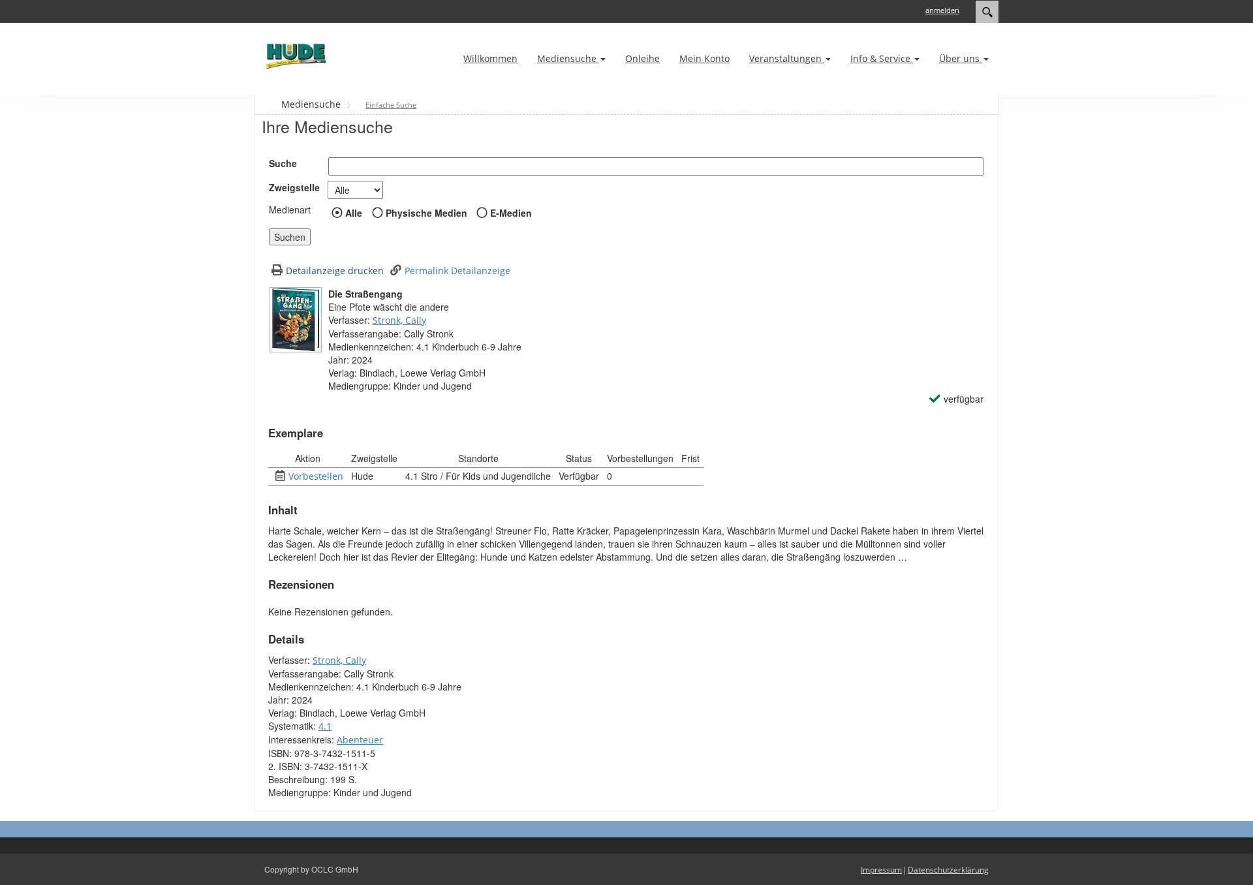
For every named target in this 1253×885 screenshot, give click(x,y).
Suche (283, 163)
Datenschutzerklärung (948, 869)
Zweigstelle (294, 187)
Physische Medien (426, 212)
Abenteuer (360, 740)
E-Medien (511, 212)
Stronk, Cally (399, 320)
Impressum (881, 869)
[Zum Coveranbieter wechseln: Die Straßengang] (296, 319)
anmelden (942, 10)
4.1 (325, 726)
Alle (353, 212)
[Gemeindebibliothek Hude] (294, 56)
